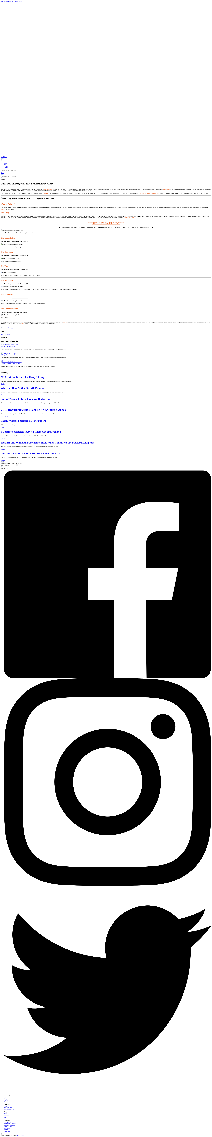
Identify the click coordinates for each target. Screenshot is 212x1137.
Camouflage (7, 1128)
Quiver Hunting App (128, 217)
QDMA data (45, 193)
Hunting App (166, 189)
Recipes (6, 166)
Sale (5, 1118)
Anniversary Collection (10, 1123)
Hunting (6, 334)
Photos (6, 1101)
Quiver (65, 322)
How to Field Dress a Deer (8, 346)
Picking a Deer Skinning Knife (9, 355)
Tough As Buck (8, 1126)
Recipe (2, 405)
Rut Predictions (48, 189)
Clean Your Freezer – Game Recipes (10, 363)
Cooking (3, 438)
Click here (3, 209)
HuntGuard (7, 1131)
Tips (9, 334)
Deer (2, 334)
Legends (6, 167)
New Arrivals (7, 1122)
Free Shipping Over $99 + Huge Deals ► (12, 1)
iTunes (22, 323)
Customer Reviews (9, 1109)
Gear (5, 1116)
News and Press (8, 1107)
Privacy (18, 1135)
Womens (6, 1115)
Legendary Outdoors (9, 1125)
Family (6, 1129)
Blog (5, 163)
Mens (5, 1113)
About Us (6, 1106)
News (5, 164)
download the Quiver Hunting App (148, 193)
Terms (22, 1135)
